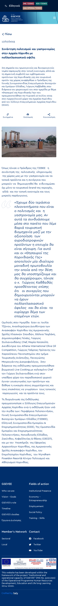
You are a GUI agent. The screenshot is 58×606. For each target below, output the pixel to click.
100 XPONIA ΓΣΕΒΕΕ (32, 8)
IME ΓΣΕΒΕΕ (28, 4)
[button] (54, 18)
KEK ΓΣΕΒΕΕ (41, 4)
